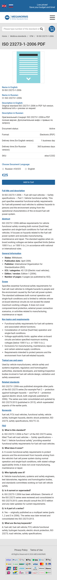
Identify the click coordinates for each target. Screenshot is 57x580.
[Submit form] (41, 28)
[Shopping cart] (52, 29)
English (31, 169)
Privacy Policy (21, 550)
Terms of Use (36, 550)
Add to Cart (28, 182)
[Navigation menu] (52, 18)
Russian (13, 169)
